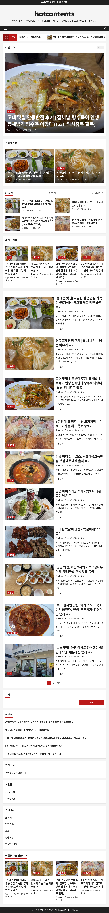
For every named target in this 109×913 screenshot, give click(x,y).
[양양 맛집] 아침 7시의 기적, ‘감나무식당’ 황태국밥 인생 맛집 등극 (29, 580)
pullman (12, 130)
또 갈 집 (10, 480)
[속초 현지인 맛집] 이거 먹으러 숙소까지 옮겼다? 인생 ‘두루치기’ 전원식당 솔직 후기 (29, 620)
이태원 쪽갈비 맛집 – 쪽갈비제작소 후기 (29, 542)
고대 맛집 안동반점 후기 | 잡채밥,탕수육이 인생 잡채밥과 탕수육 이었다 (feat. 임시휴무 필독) (12, 223)
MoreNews (72, 910)
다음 (59, 683)
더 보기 (61, 329)
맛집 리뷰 (61, 168)
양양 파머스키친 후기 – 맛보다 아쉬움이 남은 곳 (29, 504)
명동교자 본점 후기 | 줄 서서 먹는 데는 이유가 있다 (62, 205)
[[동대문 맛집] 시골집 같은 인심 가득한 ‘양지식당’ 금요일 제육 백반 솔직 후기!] (16, 253)
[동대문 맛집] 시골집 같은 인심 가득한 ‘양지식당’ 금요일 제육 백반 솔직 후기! (12, 205)
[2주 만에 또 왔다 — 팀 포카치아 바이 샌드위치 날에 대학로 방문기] (92, 253)
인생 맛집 (11, 112)
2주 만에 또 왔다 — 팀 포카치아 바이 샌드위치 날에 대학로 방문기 (62, 223)
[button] (5, 28)
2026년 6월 (10, 792)
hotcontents (54, 13)
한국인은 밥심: (13, 633)
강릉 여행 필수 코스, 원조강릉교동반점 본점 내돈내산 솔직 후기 (29, 467)
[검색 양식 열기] (105, 28)
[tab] (9, 193)
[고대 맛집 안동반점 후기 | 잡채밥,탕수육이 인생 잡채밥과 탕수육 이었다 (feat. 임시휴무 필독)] (54, 93)
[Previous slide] (98, 47)
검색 (7, 694)
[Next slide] (102, 47)
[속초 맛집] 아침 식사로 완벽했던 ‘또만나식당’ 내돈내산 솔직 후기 (29, 660)
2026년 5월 (10, 798)
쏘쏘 (9, 168)
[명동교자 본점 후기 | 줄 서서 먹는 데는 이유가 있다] (42, 253)
